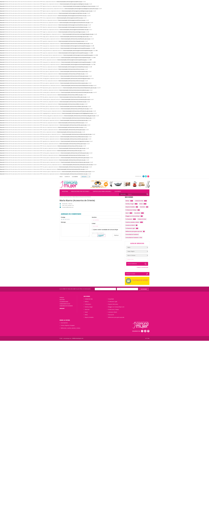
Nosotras (65, 191)
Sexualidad (138, 213)
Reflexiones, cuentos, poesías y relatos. (70, 328)
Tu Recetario (130, 219)
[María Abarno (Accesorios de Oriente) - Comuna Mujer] (68, 184)
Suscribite (118, 191)
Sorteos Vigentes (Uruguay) (68, 325)
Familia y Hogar (131, 203)
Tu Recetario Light (132, 228)
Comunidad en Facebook (132, 234)
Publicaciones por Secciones (80, 191)
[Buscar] (147, 194)
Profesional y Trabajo (132, 210)
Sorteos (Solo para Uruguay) (102, 191)
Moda (143, 203)
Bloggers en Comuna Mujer (134, 216)
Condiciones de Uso (65, 303)
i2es (148, 338)
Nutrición (144, 207)
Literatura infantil (131, 225)
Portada (62, 297)
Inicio (61, 176)
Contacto (67, 176)
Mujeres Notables (131, 207)
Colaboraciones (64, 301)
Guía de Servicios (68, 197)
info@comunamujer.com (77, 338)
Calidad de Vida (140, 200)
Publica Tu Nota (142, 219)
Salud (129, 213)
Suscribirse (75, 176)
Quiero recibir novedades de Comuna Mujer (105, 229)
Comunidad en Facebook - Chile (134, 237)
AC (146, 338)
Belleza (129, 200)
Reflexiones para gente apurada (135, 231)
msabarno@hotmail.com (67, 207)
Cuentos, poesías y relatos (134, 222)
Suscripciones (64, 322)
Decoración (111, 314)
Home (61, 197)
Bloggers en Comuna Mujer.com (116, 307)
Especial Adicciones (113, 304)
